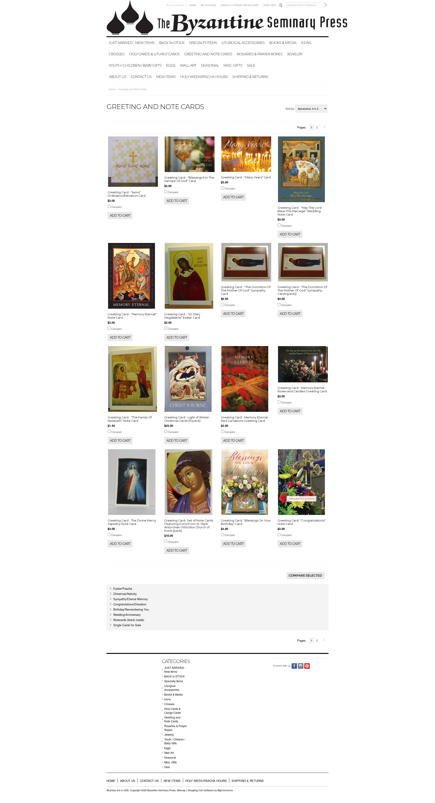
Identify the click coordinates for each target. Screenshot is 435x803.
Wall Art (188, 65)
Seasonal (210, 65)
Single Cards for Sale (127, 625)
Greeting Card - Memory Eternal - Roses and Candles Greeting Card (302, 389)
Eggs (170, 65)
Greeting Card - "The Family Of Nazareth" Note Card (130, 419)
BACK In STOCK (171, 43)
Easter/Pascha (122, 588)
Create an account (246, 5)
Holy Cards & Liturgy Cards (154, 54)
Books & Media (282, 43)
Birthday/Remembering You (131, 609)
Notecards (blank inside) (128, 620)
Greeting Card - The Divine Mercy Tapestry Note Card (132, 522)
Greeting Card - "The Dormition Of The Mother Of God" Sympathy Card (246, 290)
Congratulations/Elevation (129, 604)
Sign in (225, 5)
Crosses (116, 54)
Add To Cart (120, 215)
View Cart (269, 5)
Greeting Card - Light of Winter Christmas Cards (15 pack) (186, 419)
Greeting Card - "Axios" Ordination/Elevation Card (126, 194)
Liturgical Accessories (243, 43)
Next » (325, 127)
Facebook (294, 666)
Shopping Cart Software (201, 790)
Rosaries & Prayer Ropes (259, 54)
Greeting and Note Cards (208, 54)
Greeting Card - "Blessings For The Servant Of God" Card (189, 179)
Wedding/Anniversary (126, 614)
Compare (116, 207)
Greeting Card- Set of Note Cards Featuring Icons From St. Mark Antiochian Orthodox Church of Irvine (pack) (188, 525)
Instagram (301, 666)
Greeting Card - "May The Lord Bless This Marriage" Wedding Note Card (299, 211)
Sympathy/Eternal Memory (130, 599)
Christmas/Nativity (125, 594)
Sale (251, 65)
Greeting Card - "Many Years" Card (246, 177)
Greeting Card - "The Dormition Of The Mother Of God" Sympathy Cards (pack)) (302, 290)
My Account (208, 5)
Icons (306, 43)
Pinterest (307, 666)
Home (192, 5)
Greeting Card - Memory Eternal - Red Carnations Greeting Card (245, 419)
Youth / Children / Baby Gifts (135, 65)
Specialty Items (203, 43)
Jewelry (294, 54)
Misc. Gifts (232, 65)
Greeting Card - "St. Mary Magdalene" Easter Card (182, 316)
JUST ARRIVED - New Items (132, 43)
